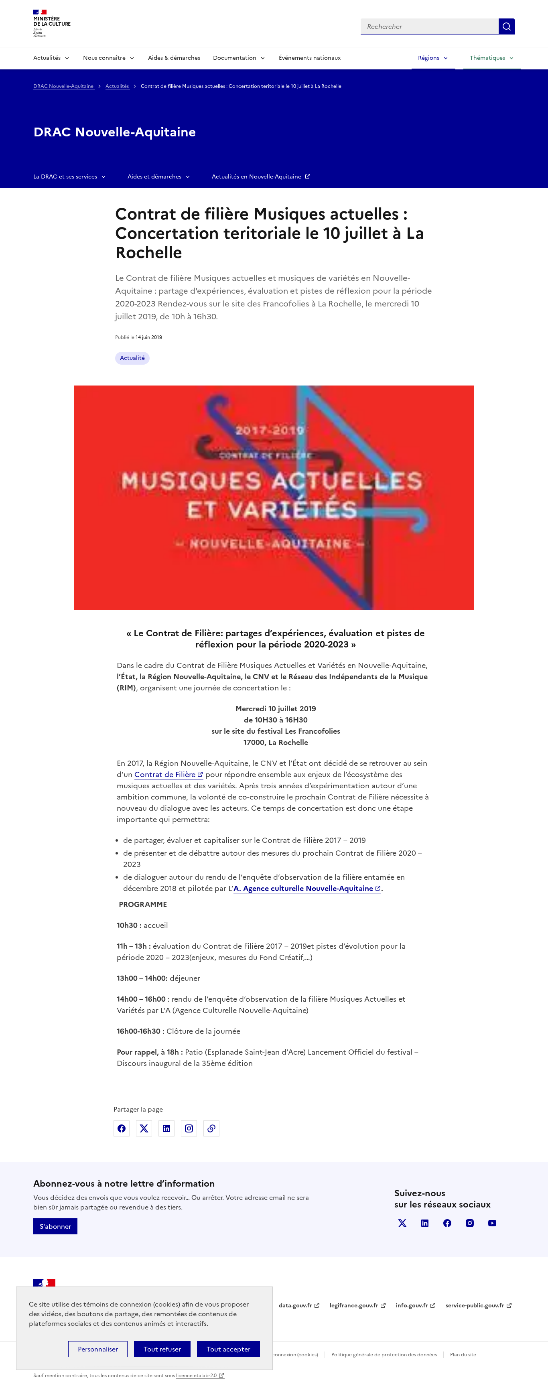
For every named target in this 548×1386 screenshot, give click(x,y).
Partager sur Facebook (122, 1128)
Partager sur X (144, 1128)
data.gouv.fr (295, 1305)
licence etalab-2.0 (196, 1375)
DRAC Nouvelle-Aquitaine (64, 86)
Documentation (234, 58)
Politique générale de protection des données (384, 1354)
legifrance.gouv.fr (354, 1305)
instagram (470, 1223)
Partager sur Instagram (189, 1128)
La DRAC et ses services (65, 176)
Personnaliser (98, 1349)
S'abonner (55, 1226)
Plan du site (463, 1354)
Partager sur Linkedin (166, 1128)
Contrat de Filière (164, 774)
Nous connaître (104, 58)
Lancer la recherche (507, 26)
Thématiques (487, 58)
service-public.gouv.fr (475, 1305)
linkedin (425, 1223)
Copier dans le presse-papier (211, 1128)
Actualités (47, 58)
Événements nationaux (310, 58)
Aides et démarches (154, 176)
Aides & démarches (174, 58)
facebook (447, 1223)
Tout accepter (228, 1349)
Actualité (132, 358)
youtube (492, 1223)
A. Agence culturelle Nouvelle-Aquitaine (303, 888)
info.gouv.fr (412, 1305)
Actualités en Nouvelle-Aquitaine (257, 176)
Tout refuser (162, 1349)
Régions (428, 58)
